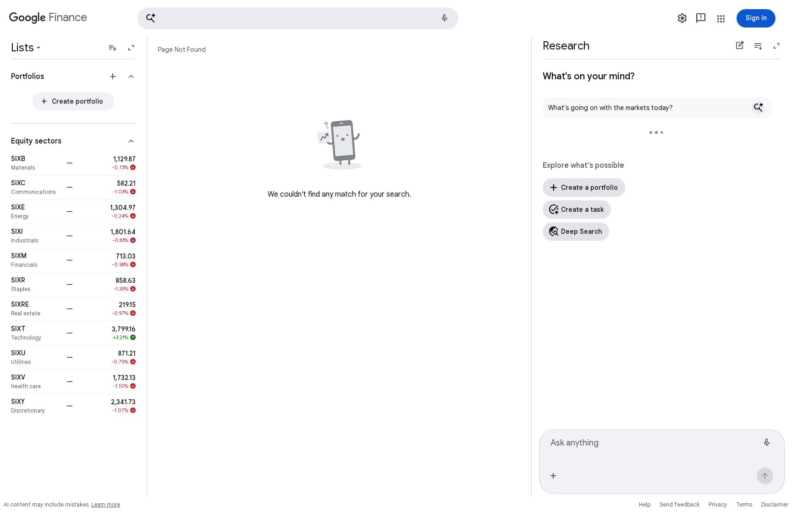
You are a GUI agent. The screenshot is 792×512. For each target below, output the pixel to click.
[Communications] (36, 187)
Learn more (105, 504)
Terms (744, 504)
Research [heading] (566, 46)
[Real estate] (36, 309)
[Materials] (36, 163)
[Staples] (36, 285)
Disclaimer (774, 504)
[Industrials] (36, 236)
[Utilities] (36, 357)
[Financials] (36, 260)
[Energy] (36, 212)
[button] (298, 18)
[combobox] (654, 447)
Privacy (718, 504)
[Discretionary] (36, 406)
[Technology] (36, 333)
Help (644, 504)
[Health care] (36, 382)
